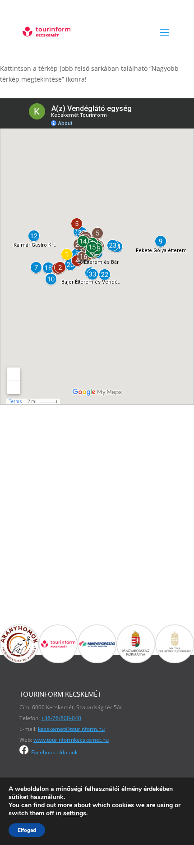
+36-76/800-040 (61, 718)
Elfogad (27, 830)
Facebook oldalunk (53, 752)
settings (74, 813)
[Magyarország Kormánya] (135, 661)
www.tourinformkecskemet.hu (71, 740)
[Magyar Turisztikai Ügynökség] (174, 661)
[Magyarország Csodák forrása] (97, 661)
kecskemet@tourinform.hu (71, 729)
